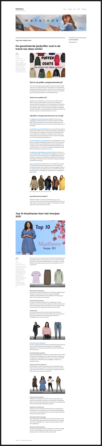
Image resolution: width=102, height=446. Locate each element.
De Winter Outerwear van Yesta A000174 (40, 140)
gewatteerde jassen (19, 63)
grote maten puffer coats (20, 65)
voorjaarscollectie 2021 (20, 282)
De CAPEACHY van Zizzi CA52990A (38, 129)
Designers (84, 9)
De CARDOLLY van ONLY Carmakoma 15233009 (41, 119)
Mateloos (19, 9)
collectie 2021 (18, 266)
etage (22, 61)
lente (22, 276)
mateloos (17, 56)
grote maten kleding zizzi (20, 273)
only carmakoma (23, 68)
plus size (17, 278)
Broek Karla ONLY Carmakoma (37, 343)
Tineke (17, 261)
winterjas (20, 71)
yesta (23, 71)
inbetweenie (18, 276)
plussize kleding (22, 69)
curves (17, 61)
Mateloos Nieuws (19, 60)
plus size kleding (19, 279)
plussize (17, 69)
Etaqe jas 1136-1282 (34, 163)
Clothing (70, 9)
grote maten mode (19, 274)
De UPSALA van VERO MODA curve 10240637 (41, 152)
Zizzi (25, 71)
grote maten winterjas (20, 66)
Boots (78, 9)
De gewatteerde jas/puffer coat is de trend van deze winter (38, 47)
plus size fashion (22, 278)
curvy (19, 61)
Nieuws (23, 60)
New (75, 9)
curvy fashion (18, 267)
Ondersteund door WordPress (26, 440)
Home (64, 9)
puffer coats (18, 70)
